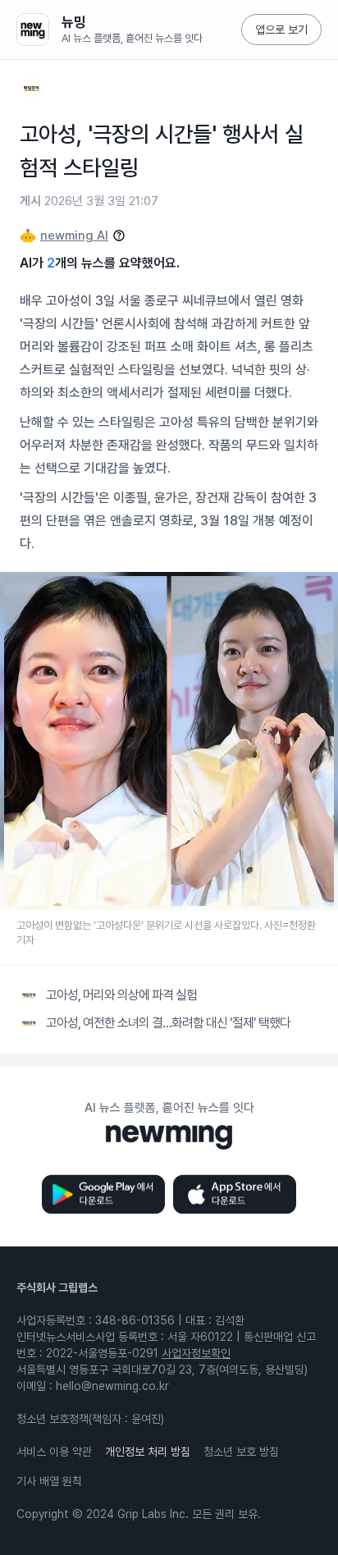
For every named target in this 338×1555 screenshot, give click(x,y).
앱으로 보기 (281, 29)
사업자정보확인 (196, 1353)
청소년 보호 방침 (241, 1451)
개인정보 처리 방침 (147, 1451)
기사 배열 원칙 (49, 1481)
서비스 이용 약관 (54, 1451)
